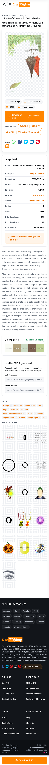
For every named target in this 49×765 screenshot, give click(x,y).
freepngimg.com (37, 748)
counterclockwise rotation (14, 414)
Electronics (29, 616)
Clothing (17, 622)
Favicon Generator (34, 694)
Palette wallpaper (35, 340)
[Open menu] (10, 4)
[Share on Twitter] (25, 143)
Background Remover (35, 699)
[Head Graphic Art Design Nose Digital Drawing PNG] (40, 493)
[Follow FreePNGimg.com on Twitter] (7, 666)
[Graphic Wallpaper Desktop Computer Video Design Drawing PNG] (9, 438)
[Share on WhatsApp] (13, 143)
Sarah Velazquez (36, 201)
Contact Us (31, 728)
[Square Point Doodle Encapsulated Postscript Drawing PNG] (40, 438)
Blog (28, 718)
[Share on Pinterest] (37, 143)
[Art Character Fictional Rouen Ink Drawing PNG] (40, 547)
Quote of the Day (9, 699)
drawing (14, 410)
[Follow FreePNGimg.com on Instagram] (15, 666)
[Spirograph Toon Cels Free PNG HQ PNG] (40, 465)
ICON (11, 132)
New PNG (6, 683)
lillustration (30, 406)
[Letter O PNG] (24, 438)
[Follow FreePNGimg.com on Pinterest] (11, 666)
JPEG (37, 126)
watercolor (17, 406)
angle (5, 410)
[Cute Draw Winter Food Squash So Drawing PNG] (9, 547)
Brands (6, 622)
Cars (16, 611)
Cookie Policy (7, 723)
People (26, 611)
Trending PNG (8, 694)
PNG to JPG (31, 683)
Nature (41, 174)
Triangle (32, 174)
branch (22, 418)
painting (24, 410)
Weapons (29, 622)
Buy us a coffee (34, 667)
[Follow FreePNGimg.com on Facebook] (3, 666)
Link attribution (11, 375)
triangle (6, 406)
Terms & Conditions (10, 734)
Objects (6, 627)
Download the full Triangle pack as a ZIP (26, 238)
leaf (44, 418)
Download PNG (25, 117)
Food (36, 611)
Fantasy (41, 622)
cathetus (39, 414)
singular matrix (9, 418)
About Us (30, 723)
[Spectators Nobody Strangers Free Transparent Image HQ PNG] (9, 575)
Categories (6, 688)
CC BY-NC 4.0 (38, 195)
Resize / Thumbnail (29, 132)
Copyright (9, 745)
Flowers (6, 616)
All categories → (21, 627)
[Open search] (4, 4)
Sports (41, 616)
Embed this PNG (11, 385)
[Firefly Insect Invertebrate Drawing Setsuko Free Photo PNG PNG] (9, 493)
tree (39, 406)
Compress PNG (32, 688)
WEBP (25, 126)
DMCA (4, 718)
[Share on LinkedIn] (31, 143)
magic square (34, 418)
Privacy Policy (8, 728)
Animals (6, 611)
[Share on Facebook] (19, 143)
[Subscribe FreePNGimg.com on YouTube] (19, 666)
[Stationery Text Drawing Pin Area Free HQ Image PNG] (24, 520)
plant (30, 414)
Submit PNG (31, 734)
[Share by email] (7, 147)
